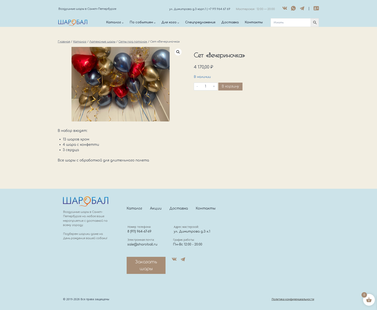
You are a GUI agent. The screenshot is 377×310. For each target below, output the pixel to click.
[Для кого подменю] (178, 23)
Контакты (206, 208)
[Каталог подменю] (123, 23)
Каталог (134, 208)
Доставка (178, 208)
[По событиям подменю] (155, 23)
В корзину (230, 86)
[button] (178, 52)
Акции (156, 208)
